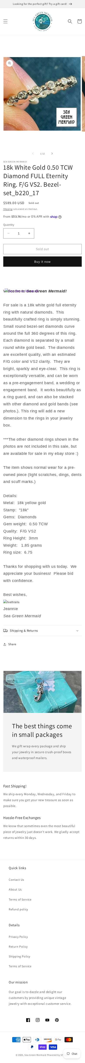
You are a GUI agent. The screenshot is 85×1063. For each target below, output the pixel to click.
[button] (5, 21)
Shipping (7, 209)
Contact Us (16, 880)
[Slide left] (33, 153)
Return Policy (18, 947)
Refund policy (18, 909)
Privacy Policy (18, 937)
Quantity (8, 225)
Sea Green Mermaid (35, 1054)
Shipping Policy (19, 956)
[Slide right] (52, 153)
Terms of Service (20, 899)
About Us (15, 889)
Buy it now (42, 261)
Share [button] (12, 644)
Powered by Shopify (58, 1054)
